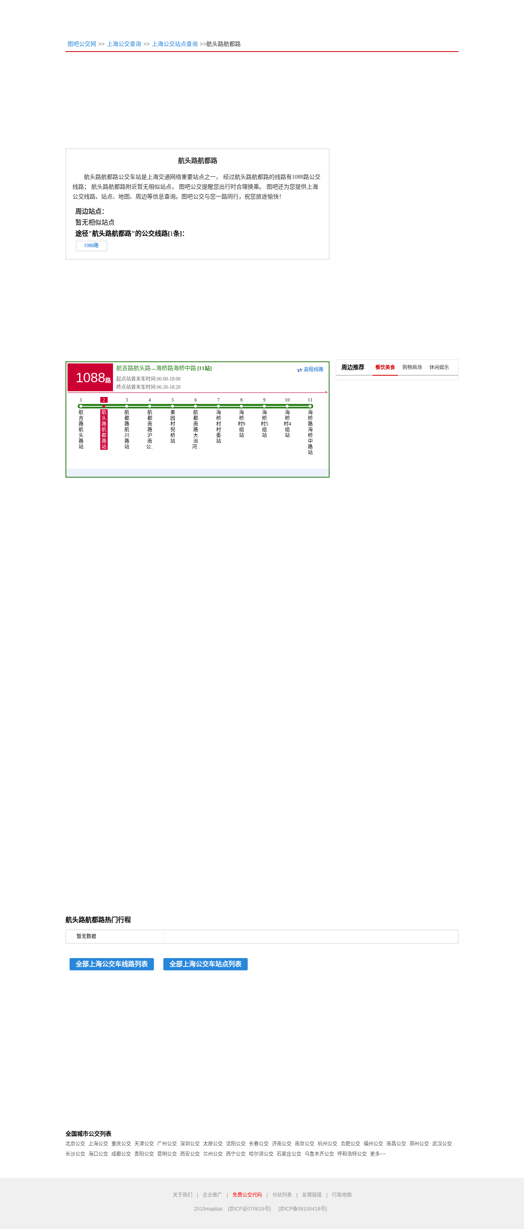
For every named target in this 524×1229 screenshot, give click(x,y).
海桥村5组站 (264, 417)
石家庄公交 (289, 1154)
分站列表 (282, 1195)
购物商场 (412, 367)
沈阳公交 (236, 1144)
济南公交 (281, 1144)
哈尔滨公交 (261, 1154)
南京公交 (304, 1144)
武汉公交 (442, 1144)
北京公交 (75, 1144)
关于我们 (182, 1195)
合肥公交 (350, 1144)
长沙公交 (75, 1154)
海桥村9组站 (241, 417)
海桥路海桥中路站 (310, 426)
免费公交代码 (247, 1195)
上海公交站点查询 (175, 44)
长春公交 (259, 1144)
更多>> (378, 1154)
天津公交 (144, 1144)
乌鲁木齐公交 (319, 1154)
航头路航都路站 (104, 423)
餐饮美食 (385, 367)
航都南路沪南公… (150, 423)
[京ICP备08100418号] (302, 1209)
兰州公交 (213, 1154)
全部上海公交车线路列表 (112, 964)
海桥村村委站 (218, 420)
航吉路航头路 (133, 368)
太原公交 (213, 1144)
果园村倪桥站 (172, 420)
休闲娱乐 (439, 367)
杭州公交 (327, 1144)
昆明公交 (167, 1154)
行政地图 (342, 1195)
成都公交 (121, 1154)
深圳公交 (190, 1144)
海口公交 (98, 1154)
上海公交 (98, 1144)
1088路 (91, 245)
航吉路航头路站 (81, 423)
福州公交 (373, 1144)
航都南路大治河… (195, 423)
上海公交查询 (124, 44)
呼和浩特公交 (352, 1154)
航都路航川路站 (126, 423)
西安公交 (190, 1154)
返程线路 (313, 369)
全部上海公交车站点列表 (205, 964)
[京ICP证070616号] (249, 1209)
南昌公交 (396, 1144)
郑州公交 (419, 1144)
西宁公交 (236, 1154)
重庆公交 (121, 1144)
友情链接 (312, 1195)
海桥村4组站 (287, 417)
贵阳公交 (144, 1154)
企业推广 (212, 1195)
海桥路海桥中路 (176, 368)
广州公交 (167, 1144)
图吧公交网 (82, 44)
